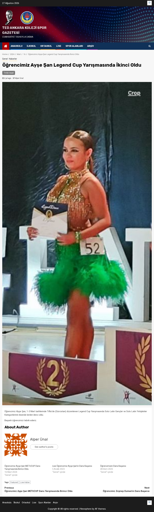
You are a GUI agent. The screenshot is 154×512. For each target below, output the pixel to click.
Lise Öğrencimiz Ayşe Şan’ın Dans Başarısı (72, 466)
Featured (14, 482)
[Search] (149, 46)
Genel (5, 59)
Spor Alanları (74, 46)
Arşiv (90, 46)
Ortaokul (46, 46)
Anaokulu (16, 46)
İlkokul (31, 46)
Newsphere (85, 508)
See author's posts (44, 447)
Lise (58, 46)
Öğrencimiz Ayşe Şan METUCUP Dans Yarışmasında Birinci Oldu (38, 489)
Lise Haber (25, 482)
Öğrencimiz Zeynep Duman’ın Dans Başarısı (126, 489)
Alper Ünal (19, 78)
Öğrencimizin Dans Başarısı (113, 466)
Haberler (13, 59)
